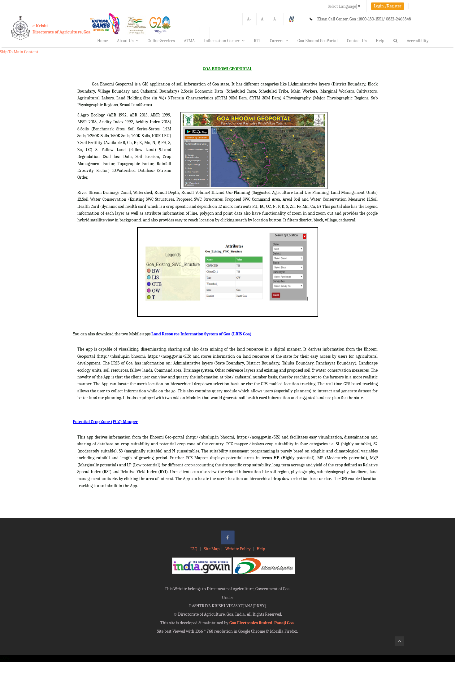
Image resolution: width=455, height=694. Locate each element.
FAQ (194, 549)
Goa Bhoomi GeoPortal (317, 40)
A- (249, 19)
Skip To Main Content (19, 52)
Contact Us (356, 40)
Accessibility (418, 40)
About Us (125, 40)
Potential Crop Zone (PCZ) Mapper (105, 421)
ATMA (189, 40)
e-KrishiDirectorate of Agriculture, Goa (61, 29)
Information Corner (222, 40)
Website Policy (238, 549)
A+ (275, 19)
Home (102, 40)
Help (380, 40)
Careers (276, 40)
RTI (257, 40)
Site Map (211, 549)
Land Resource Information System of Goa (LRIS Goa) (201, 334)
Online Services (161, 40)
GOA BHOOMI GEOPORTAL (227, 69)
